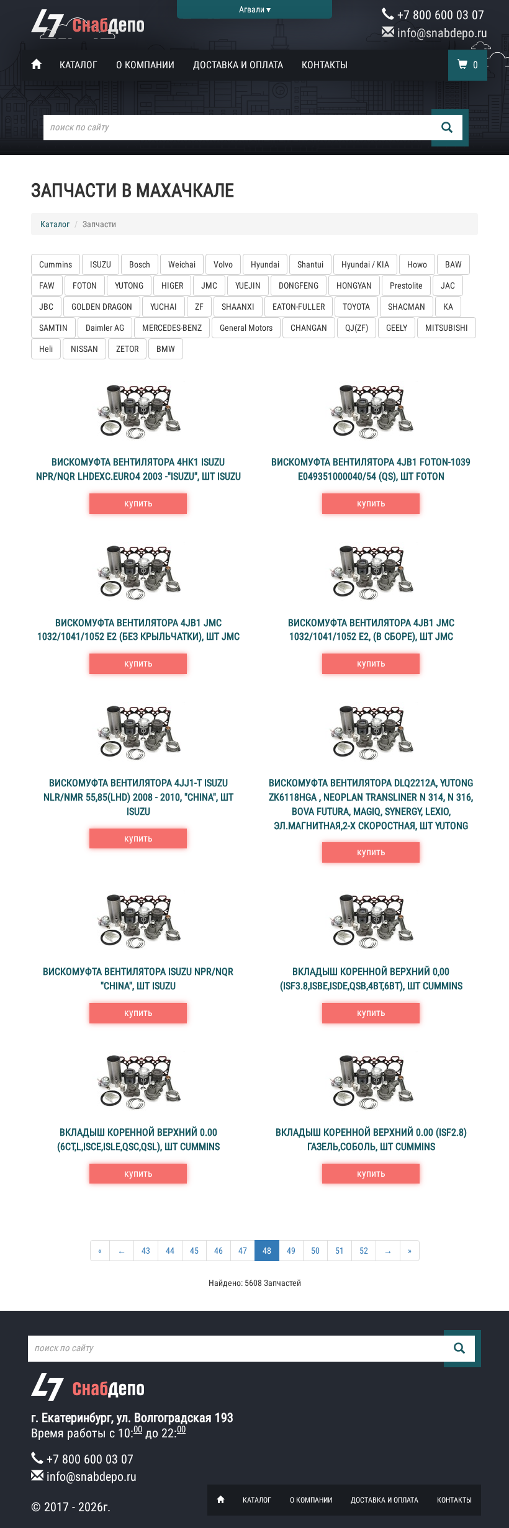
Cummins (55, 264)
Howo (417, 264)
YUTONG (129, 285)
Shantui (310, 264)
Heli (46, 349)
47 (242, 1251)
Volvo (223, 264)
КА (448, 307)
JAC (448, 285)
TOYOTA (356, 307)
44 (170, 1251)
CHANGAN (309, 328)
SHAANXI (238, 307)
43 (146, 1251)
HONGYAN (354, 285)
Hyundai (265, 264)
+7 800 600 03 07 (439, 14)
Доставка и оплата (238, 65)
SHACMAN (406, 307)
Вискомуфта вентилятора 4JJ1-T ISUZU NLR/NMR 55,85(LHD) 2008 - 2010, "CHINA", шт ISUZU (138, 797)
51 (339, 1251)
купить (138, 503)
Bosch (139, 264)
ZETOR (127, 349)
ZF (199, 307)
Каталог (78, 65)
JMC (209, 285)
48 (267, 1251)
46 (218, 1251)
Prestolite (406, 285)
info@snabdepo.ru (440, 32)
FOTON (85, 285)
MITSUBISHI (446, 328)
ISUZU (100, 264)
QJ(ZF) (356, 328)
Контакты (325, 65)
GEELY (396, 328)
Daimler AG (105, 328)
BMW (165, 349)
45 (194, 1251)
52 (363, 1251)
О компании (145, 65)
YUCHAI (163, 307)
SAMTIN (53, 328)
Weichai (182, 264)
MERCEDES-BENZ (172, 328)
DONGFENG (298, 285)
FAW (47, 285)
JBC (46, 307)
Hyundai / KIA (365, 264)
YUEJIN (248, 285)
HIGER (172, 285)
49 (291, 1251)
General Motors (246, 328)
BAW (453, 264)
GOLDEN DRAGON (101, 307)
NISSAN (84, 349)
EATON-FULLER (299, 307)
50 (315, 1251)
